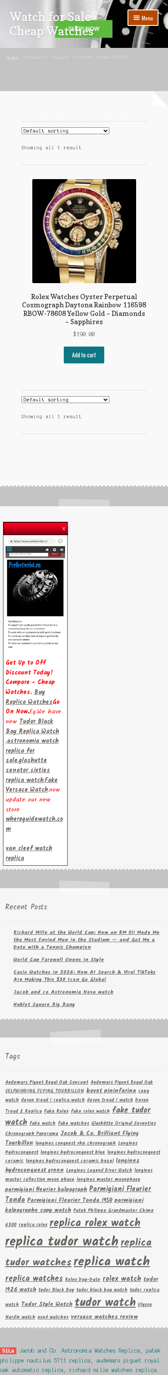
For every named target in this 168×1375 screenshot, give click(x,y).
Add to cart (84, 354)
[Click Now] (35, 592)
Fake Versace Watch (32, 785)
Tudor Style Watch (46, 1304)
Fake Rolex (56, 1111)
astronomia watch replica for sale (32, 750)
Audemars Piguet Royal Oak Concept (46, 1082)
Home (12, 57)
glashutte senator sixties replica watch (28, 770)
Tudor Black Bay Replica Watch (32, 726)
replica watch (112, 1262)
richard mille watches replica (113, 1370)
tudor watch (105, 1303)
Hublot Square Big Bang (44, 1004)
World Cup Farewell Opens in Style (58, 960)
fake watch (42, 1123)
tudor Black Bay (56, 1290)
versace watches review (104, 1316)
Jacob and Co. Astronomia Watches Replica (79, 1350)
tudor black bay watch (102, 1290)
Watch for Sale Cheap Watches (51, 23)
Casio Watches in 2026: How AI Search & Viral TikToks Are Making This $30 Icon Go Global (84, 976)
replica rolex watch (95, 1223)
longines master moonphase (108, 1179)
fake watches (73, 1123)
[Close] (64, 526)
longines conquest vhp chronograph (75, 1143)
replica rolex (33, 1225)
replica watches (34, 1279)
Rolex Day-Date (82, 1280)
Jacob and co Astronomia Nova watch (63, 992)
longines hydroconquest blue (72, 1152)
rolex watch (122, 1279)
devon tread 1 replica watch (53, 1100)
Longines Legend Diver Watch (99, 1170)
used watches (52, 1317)
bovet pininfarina (111, 1090)
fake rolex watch (90, 1111)
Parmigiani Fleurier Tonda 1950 (69, 1200)
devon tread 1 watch (110, 1100)
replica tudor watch (61, 1242)
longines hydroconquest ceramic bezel (70, 1161)
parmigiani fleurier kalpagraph (46, 1189)
